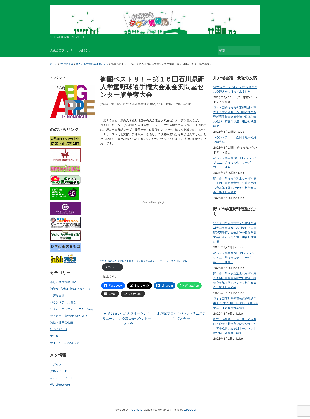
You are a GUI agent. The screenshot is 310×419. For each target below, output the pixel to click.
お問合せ (85, 50)
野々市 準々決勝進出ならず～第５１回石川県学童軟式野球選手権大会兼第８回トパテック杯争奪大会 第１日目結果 (234, 185)
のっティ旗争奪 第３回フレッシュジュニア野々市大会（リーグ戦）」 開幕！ (235, 162)
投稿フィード (58, 371)
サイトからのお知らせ (64, 342)
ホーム (54, 63)
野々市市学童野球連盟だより (92, 63)
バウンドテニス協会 (63, 302)
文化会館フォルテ (61, 50)
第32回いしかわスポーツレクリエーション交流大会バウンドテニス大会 (126, 318)
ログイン (56, 364)
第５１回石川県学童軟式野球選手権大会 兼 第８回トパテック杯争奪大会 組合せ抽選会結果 (235, 303)
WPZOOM (190, 409)
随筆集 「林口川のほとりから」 (70, 288)
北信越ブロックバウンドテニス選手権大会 (181, 315)
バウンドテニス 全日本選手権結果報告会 (234, 140)
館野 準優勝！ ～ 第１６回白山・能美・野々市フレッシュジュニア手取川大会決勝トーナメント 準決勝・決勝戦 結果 (235, 326)
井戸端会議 (66, 63)
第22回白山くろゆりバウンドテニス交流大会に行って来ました (235, 89)
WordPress (135, 409)
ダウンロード (112, 267)
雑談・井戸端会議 (61, 322)
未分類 (54, 336)
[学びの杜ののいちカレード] (65, 155)
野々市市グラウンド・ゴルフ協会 (71, 309)
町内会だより (58, 329)
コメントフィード (61, 378)
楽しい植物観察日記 (63, 282)
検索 (255, 50)
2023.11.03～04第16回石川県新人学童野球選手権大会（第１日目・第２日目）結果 (143, 261)
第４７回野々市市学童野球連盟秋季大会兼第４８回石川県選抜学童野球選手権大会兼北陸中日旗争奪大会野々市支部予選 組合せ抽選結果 (234, 117)
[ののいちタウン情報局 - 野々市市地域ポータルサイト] (155, 19)
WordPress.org (60, 384)
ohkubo (116, 104)
